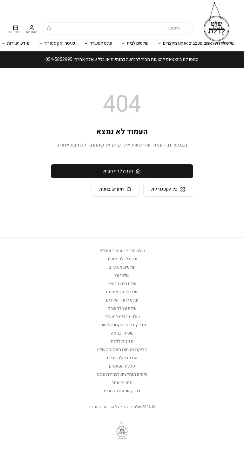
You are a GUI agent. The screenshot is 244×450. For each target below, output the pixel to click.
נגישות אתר (122, 382)
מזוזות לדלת (122, 341)
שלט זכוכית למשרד (122, 316)
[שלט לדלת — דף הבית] (216, 24)
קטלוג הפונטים (122, 366)
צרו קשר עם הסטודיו (122, 391)
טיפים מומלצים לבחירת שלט (122, 374)
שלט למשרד (101, 43)
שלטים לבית (137, 43)
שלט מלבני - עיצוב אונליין (122, 250)
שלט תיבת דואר (122, 283)
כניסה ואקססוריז (59, 43)
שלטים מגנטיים (122, 267)
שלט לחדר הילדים (122, 300)
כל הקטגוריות (164, 189)
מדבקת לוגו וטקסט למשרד (122, 325)
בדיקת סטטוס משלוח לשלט (122, 349)
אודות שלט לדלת (122, 358)
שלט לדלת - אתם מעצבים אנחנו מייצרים (198, 43)
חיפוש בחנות (111, 189)
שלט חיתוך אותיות (122, 292)
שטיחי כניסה (122, 333)
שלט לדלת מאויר (122, 259)
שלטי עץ (122, 275)
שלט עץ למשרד (122, 308)
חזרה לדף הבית (118, 171)
